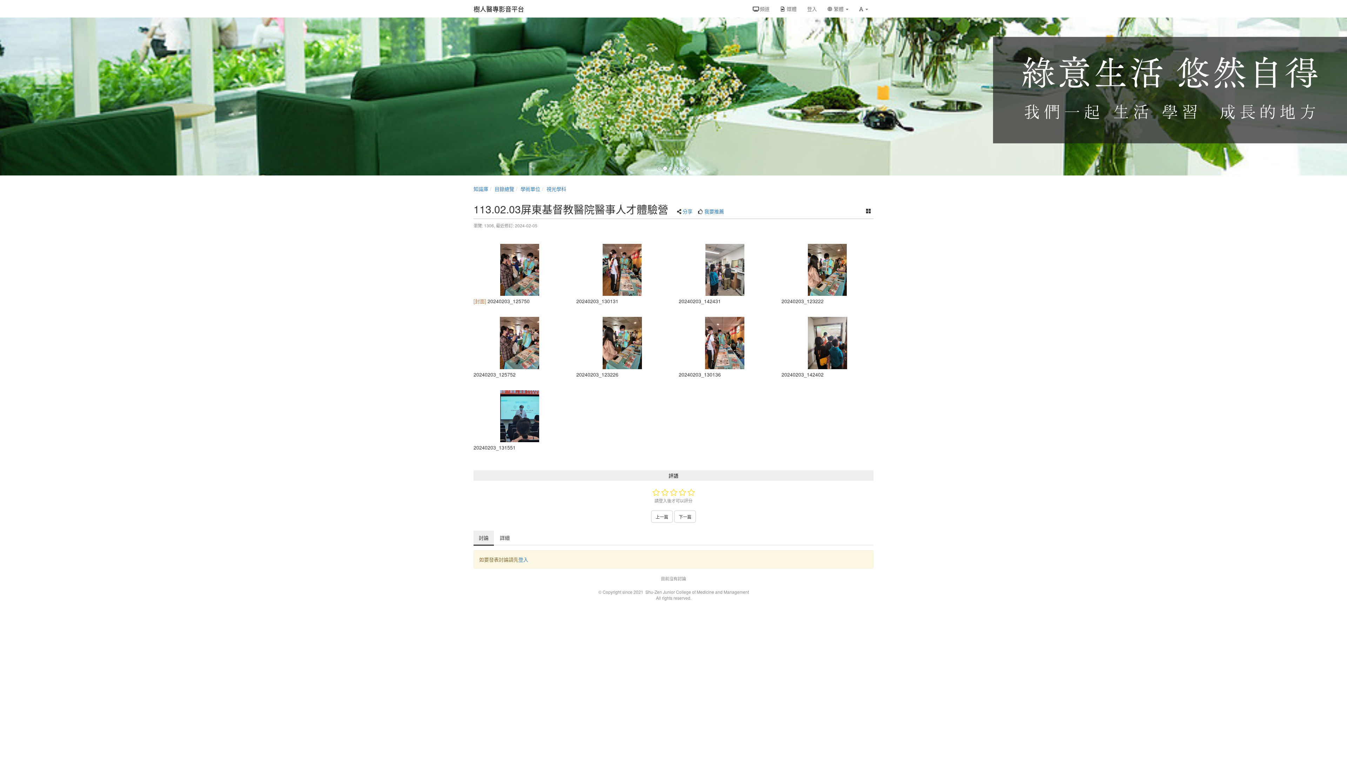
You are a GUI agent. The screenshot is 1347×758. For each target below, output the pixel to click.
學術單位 (530, 188)
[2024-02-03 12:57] (520, 270)
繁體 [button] (838, 8)
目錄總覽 (504, 188)
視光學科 (556, 188)
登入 (523, 559)
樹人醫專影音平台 (499, 8)
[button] (863, 9)
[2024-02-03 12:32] (828, 270)
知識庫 (481, 188)
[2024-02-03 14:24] (725, 270)
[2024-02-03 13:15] (520, 416)
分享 (687, 211)
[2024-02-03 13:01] (622, 270)
